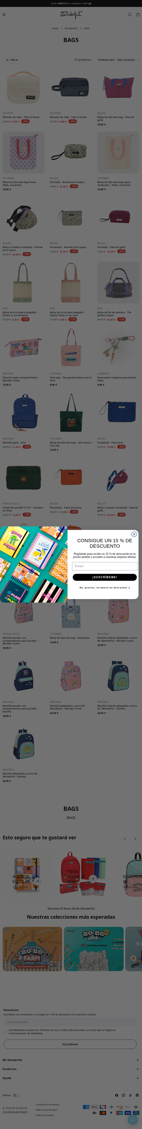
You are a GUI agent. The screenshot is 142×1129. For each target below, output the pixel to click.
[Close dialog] (134, 534)
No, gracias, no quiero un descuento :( (105, 587)
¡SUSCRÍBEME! (104, 577)
